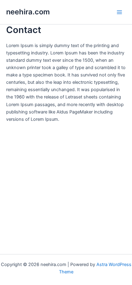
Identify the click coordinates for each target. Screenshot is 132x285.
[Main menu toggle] (119, 12)
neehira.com (28, 11)
